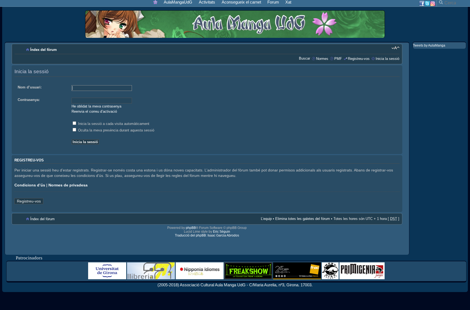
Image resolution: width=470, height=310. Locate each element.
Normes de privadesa (68, 185)
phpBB (191, 228)
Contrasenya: (29, 100)
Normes (322, 59)
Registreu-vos (359, 59)
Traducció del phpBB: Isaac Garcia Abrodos (207, 235)
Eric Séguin (221, 232)
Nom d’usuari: (30, 87)
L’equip (266, 219)
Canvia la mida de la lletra (395, 47)
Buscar (304, 58)
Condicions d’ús (29, 185)
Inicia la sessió (387, 59)
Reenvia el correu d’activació (94, 111)
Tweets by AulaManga (429, 45)
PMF (338, 59)
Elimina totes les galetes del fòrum (302, 219)
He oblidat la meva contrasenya (96, 106)
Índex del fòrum (43, 50)
